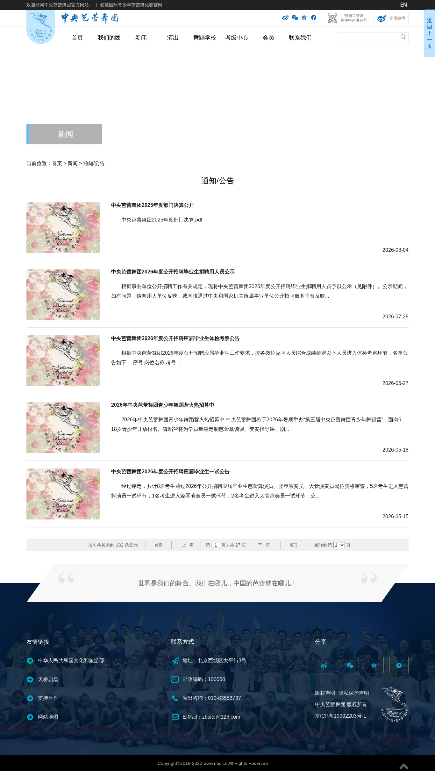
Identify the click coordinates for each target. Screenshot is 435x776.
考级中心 (236, 37)
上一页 (188, 545)
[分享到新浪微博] (285, 18)
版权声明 (325, 693)
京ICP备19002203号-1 (340, 716)
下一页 (264, 545)
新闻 (141, 37)
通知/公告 (94, 163)
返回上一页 (429, 33)
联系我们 (300, 37)
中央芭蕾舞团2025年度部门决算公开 (152, 205)
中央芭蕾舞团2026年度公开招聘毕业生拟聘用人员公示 (173, 271)
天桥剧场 (48, 679)
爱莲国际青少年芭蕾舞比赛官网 (131, 4)
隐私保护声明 (354, 693)
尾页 (293, 545)
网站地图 (48, 717)
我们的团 (109, 37)
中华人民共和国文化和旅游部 (71, 660)
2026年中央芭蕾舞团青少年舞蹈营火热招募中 (162, 405)
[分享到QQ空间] (304, 18)
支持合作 (48, 698)
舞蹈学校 (204, 37)
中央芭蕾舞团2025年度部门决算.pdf (161, 219)
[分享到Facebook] (313, 18)
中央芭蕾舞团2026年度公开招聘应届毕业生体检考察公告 (175, 338)
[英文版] (404, 5)
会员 (268, 37)
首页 (77, 37)
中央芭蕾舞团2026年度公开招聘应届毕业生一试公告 (170, 471)
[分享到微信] (295, 18)
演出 (173, 37)
